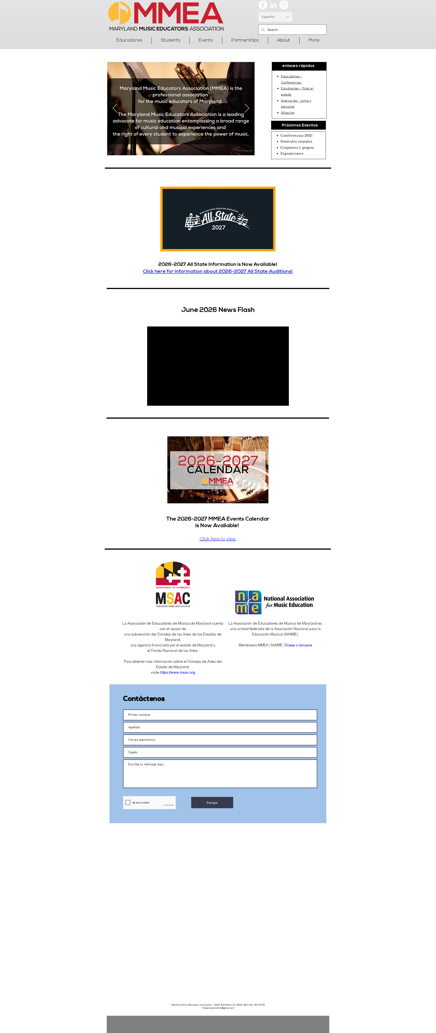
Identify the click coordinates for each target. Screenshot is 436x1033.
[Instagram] (283, 4)
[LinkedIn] (273, 4)
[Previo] (115, 108)
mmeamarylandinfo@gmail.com (218, 1007)
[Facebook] (262, 4)
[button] (129, 40)
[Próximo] (247, 108)
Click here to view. (218, 538)
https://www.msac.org (177, 672)
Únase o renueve (298, 645)
